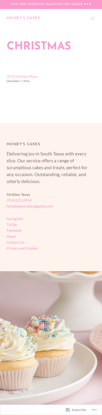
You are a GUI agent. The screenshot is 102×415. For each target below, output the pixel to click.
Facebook (14, 230)
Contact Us (15, 242)
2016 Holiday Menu (22, 76)
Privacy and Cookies (22, 248)
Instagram (15, 219)
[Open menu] (92, 18)
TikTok (12, 224)
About (11, 236)
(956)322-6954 (19, 200)
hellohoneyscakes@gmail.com (30, 206)
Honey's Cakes (23, 18)
